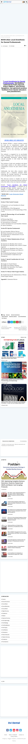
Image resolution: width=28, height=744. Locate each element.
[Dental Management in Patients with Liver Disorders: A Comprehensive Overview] (4, 541)
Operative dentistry (6, 618)
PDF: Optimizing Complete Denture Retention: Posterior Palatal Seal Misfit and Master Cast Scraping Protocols (13, 484)
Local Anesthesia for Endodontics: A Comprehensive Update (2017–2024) (15, 553)
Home (5, 734)
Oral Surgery (4, 627)
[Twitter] (11, 322)
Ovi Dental (6, 35)
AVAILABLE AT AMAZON (14, 140)
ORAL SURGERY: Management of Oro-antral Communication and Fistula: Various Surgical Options (17, 533)
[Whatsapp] (14, 322)
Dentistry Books (13, 316)
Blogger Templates (12, 738)
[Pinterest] (17, 322)
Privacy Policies (14, 736)
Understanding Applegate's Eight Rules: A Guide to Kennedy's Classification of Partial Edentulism (17, 503)
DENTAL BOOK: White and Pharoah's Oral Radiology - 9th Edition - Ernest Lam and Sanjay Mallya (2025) (13, 402)
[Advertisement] (14, 19)
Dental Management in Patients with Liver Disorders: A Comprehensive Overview (16, 540)
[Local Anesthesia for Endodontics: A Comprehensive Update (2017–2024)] (4, 554)
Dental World (4, 608)
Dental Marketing (5, 606)
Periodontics (4, 639)
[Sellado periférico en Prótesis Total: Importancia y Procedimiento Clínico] (4, 527)
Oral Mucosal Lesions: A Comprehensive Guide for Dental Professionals (16, 547)
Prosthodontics (5, 641)
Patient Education (5, 634)
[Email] (20, 322)
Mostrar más (23, 337)
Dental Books (5, 316)
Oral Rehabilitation (6, 625)
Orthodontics (5, 632)
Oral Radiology (5, 622)
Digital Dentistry (5, 611)
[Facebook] (9, 322)
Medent (3, 615)
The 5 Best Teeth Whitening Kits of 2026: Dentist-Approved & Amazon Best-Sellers (12, 358)
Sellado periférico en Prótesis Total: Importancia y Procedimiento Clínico (15, 526)
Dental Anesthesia (15, 315)
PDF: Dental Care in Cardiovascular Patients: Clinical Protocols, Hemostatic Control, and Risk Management (17, 511)
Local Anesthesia (22, 316)
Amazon (8, 315)
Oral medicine (5, 629)
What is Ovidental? (13, 734)
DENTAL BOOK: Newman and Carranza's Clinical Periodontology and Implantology (12, 380)
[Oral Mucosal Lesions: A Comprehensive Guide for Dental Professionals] (4, 548)
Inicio (2, 35)
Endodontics (4, 613)
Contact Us (21, 734)
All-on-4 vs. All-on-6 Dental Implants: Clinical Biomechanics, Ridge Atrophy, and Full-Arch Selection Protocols (17, 519)
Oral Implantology (5, 620)
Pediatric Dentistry (6, 637)
